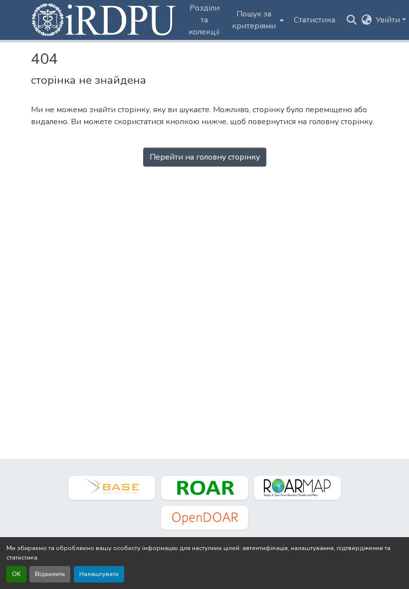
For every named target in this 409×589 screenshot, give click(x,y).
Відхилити (50, 574)
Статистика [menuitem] (314, 19)
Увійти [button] (389, 19)
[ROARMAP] (297, 488)
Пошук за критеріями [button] (254, 19)
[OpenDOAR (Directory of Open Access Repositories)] (204, 518)
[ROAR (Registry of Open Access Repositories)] (204, 488)
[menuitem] (257, 20)
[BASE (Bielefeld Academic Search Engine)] (111, 488)
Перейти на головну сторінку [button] (205, 157)
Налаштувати (99, 574)
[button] (105, 19)
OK (16, 574)
